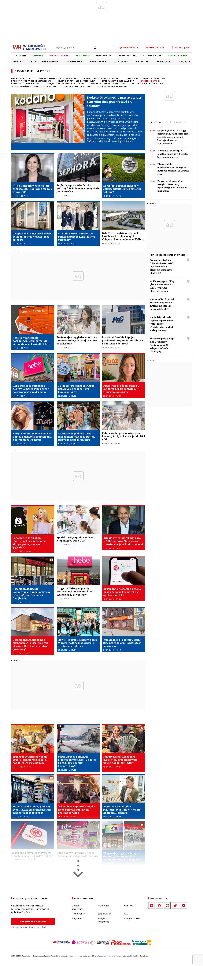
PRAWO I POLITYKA (127, 55)
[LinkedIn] (151, 905)
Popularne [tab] (158, 122)
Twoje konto (78, 913)
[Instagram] (167, 905)
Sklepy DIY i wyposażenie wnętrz (150, 83)
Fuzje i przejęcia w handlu (112, 86)
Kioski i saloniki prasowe (25, 83)
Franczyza (164, 61)
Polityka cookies (132, 918)
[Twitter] (175, 905)
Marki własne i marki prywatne (101, 78)
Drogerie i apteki (150, 81)
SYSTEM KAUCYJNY (152, 55)
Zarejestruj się (104, 913)
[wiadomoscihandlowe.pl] (29, 47)
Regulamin (77, 918)
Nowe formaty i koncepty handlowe (145, 78)
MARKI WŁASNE (103, 55)
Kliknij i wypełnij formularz (33, 921)
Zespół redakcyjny (77, 907)
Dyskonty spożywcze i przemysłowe (31, 81)
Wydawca (128, 905)
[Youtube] (183, 905)
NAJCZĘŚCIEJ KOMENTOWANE (168, 255)
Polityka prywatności (103, 920)
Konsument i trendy (44, 61)
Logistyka (121, 61)
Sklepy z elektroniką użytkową (108, 83)
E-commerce (74, 61)
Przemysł (142, 61)
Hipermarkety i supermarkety (118, 81)
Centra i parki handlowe (77, 86)
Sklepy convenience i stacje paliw (76, 81)
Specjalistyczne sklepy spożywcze (65, 83)
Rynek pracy (98, 61)
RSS (126, 913)
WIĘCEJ (183, 61)
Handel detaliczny (21, 78)
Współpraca (103, 905)
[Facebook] (159, 905)
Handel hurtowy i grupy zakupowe (58, 78)
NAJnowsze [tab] (179, 122)
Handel (18, 61)
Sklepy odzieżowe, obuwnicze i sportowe (34, 86)
